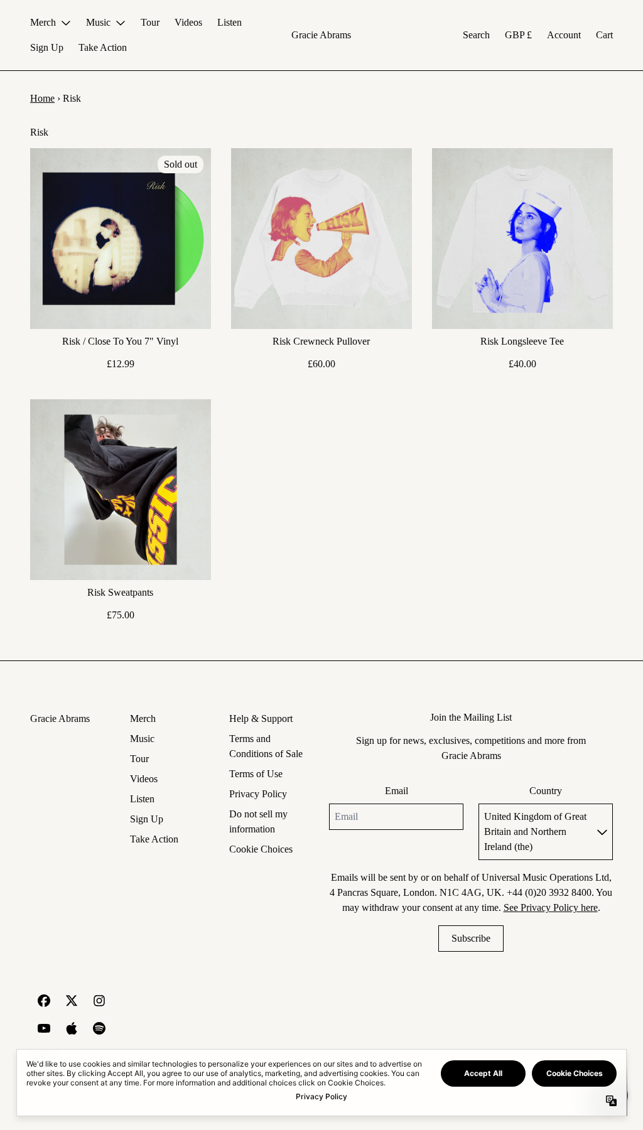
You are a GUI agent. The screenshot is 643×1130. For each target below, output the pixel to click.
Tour (139, 758)
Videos (144, 778)
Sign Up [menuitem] (46, 47)
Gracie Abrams (321, 35)
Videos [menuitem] (188, 22)
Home (42, 98)
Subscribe (470, 938)
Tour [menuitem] (150, 22)
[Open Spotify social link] (99, 1028)
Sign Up (146, 819)
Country (545, 790)
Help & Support (261, 718)
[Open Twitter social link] (71, 1000)
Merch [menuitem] (43, 22)
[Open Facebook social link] (44, 1000)
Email (396, 790)
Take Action (154, 839)
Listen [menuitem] (229, 22)
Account (564, 35)
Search (476, 35)
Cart (604, 35)
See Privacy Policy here (551, 907)
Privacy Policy (258, 793)
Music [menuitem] (98, 22)
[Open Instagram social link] (99, 1000)
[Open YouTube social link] (44, 1028)
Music (142, 738)
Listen (142, 799)
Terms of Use (256, 773)
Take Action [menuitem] (102, 47)
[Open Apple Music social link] (71, 1028)
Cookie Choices (261, 849)
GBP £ (518, 35)
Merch (143, 718)
